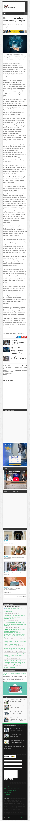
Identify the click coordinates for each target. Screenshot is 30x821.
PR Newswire (7, 794)
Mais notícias (7, 667)
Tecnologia (6, 28)
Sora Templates (12, 817)
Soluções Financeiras (18, 26)
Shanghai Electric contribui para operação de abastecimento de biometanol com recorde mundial (15, 610)
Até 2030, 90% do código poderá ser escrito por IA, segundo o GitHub (17, 342)
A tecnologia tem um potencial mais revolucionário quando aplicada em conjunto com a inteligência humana (18, 350)
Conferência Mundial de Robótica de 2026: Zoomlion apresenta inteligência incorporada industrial (15, 624)
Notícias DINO (7, 792)
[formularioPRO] (10, 757)
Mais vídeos (13, 667)
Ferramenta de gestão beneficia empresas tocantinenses (14, 747)
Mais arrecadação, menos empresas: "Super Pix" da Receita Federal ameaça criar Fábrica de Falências (18, 720)
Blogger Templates (22, 817)
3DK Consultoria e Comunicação (11, 789)
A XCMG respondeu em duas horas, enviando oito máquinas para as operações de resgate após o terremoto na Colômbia (15, 642)
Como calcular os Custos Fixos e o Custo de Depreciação (18, 700)
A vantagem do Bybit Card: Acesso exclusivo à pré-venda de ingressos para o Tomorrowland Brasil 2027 (14, 617)
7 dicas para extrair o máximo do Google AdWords (14, 674)
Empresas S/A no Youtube (10, 790)
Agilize (21, 24)
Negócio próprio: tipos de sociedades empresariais (16, 712)
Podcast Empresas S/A (9, 785)
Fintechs (6, 26)
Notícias (10, 26)
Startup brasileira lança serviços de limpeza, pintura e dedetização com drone (18, 358)
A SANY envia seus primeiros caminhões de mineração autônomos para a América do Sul (15, 649)
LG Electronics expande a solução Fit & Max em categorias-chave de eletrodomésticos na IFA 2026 (14, 655)
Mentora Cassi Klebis (9, 787)
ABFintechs (16, 24)
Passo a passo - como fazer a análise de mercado (17, 706)
